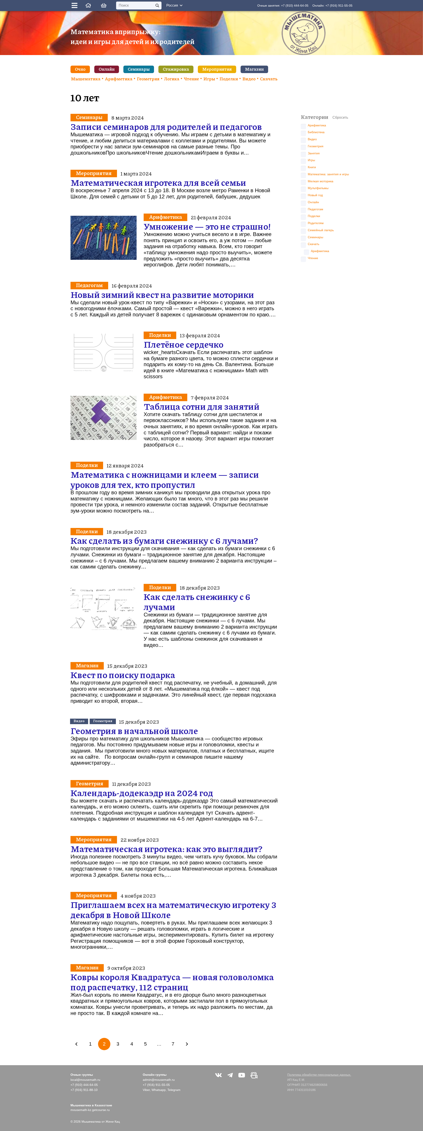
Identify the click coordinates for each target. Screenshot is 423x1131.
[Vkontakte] (218, 1075)
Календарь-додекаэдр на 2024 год (141, 792)
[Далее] (186, 1044)
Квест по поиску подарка (122, 674)
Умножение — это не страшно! (207, 226)
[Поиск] (157, 6)
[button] (174, 5)
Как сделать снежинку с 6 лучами (197, 601)
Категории (314, 117)
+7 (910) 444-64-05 (294, 5)
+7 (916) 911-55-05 (338, 5)
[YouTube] (241, 1075)
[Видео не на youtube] (254, 1075)
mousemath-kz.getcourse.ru (90, 1110)
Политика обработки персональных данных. (319, 1074)
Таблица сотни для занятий (201, 406)
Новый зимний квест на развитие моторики (162, 294)
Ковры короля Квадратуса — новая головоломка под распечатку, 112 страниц (172, 981)
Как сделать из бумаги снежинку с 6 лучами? (164, 540)
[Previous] (76, 1044)
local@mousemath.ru (85, 1079)
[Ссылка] (88, 5)
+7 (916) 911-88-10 (84, 1090)
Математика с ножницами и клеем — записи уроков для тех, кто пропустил (164, 479)
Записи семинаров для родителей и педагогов (166, 126)
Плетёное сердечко (183, 344)
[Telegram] (230, 1075)
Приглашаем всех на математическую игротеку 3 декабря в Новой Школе (173, 909)
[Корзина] (103, 5)
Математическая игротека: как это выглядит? (166, 848)
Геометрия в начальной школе (134, 730)
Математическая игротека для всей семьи (158, 182)
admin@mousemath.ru (159, 1079)
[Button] (75, 5)
